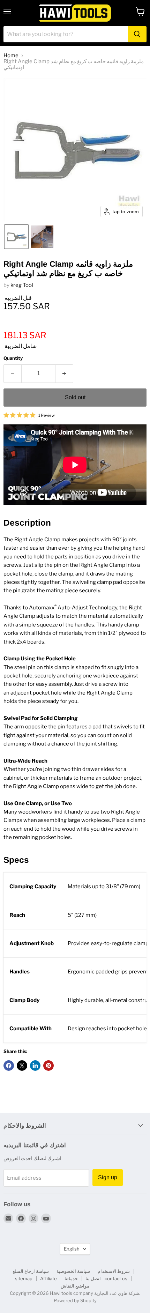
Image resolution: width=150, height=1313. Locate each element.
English (72, 1249)
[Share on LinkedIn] (35, 1065)
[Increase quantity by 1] (64, 373)
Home (10, 56)
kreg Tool (21, 285)
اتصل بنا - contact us (106, 1278)
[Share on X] (22, 1065)
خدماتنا (71, 1278)
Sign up (107, 1177)
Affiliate (48, 1278)
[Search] (137, 34)
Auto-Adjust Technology (87, 607)
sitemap (23, 1278)
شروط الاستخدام (114, 1271)
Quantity (13, 358)
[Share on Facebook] (8, 1065)
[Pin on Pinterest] (48, 1065)
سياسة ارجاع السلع (31, 1271)
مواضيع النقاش (75, 1286)
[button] (16, 236)
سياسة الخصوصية (73, 1271)
